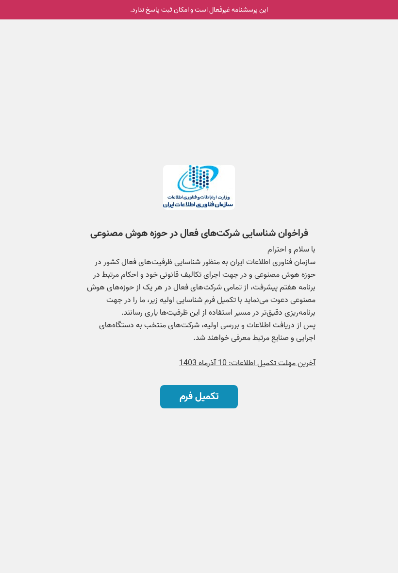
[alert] (199, 9)
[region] (199, 251)
